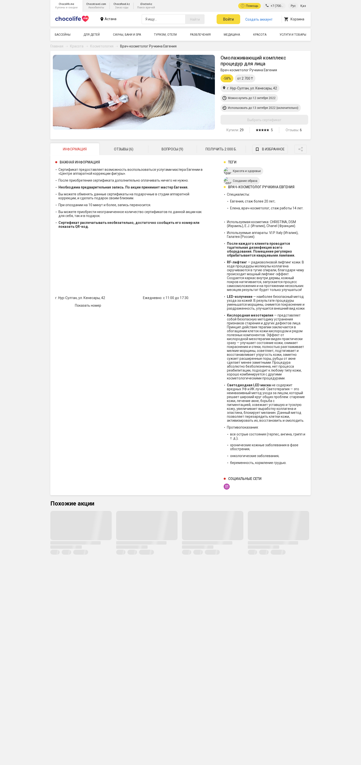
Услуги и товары (292, 34)
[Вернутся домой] (72, 22)
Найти (195, 19)
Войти (228, 19)
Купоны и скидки (66, 5)
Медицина (232, 34)
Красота (259, 34)
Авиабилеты (96, 5)
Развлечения (200, 34)
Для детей (91, 34)
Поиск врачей (146, 5)
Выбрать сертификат (264, 120)
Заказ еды (121, 5)
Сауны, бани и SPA (127, 34)
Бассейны (62, 34)
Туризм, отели (165, 34)
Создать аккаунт (259, 19)
